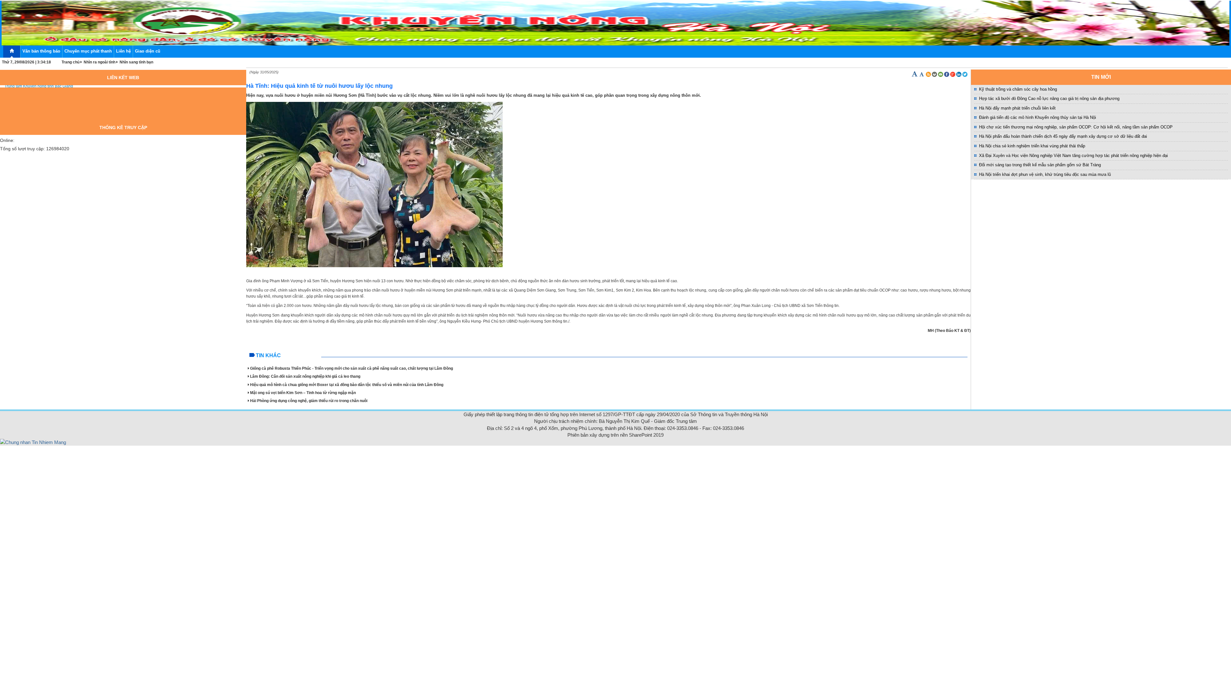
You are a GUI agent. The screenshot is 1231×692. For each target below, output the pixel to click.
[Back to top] (1212, 673)
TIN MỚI (1101, 77)
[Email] (941, 74)
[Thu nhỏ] (922, 74)
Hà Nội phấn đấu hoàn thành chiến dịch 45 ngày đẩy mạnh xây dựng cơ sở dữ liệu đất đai (1063, 136)
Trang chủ (71, 62)
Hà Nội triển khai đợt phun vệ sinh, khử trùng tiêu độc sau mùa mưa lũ (1045, 174)
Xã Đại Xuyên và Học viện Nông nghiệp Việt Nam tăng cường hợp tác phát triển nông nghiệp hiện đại (1073, 155)
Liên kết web (123, 77)
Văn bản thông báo (41, 51)
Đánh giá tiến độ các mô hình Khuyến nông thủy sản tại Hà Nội (1037, 117)
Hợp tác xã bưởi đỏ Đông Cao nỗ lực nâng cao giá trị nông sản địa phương (1049, 98)
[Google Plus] (953, 74)
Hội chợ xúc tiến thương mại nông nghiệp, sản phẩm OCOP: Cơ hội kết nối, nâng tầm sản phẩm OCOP (1076, 127)
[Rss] (928, 74)
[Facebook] (947, 74)
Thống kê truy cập (123, 127)
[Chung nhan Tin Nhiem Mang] (33, 442)
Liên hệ (123, 51)
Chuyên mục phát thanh (88, 51)
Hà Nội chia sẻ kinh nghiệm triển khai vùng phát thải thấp (1032, 146)
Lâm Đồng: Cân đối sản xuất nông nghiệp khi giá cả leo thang (305, 376)
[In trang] (935, 74)
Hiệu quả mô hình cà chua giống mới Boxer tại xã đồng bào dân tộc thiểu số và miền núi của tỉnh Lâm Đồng (346, 385)
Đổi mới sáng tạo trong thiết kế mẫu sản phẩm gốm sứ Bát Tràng (1040, 164)
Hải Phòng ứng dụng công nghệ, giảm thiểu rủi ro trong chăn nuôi (308, 401)
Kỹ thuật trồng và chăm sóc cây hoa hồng (1018, 89)
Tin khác (268, 355)
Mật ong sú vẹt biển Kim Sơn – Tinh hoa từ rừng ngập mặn (303, 393)
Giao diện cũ (147, 51)
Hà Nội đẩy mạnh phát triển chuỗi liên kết (1017, 108)
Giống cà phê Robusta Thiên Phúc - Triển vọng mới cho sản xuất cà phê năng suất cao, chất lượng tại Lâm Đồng (351, 368)
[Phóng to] (915, 74)
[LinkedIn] (959, 74)
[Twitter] (964, 74)
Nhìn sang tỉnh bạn (136, 62)
